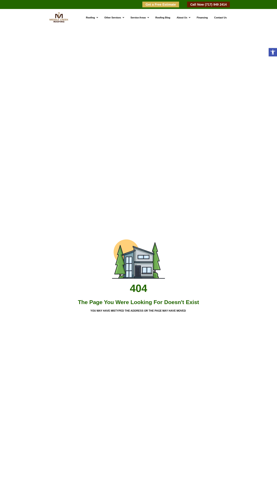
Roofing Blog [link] (162, 17)
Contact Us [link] (220, 17)
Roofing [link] (90, 17)
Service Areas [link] (138, 17)
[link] (160, 4)
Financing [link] (202, 17)
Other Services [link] (112, 17)
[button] (273, 52)
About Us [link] (182, 17)
